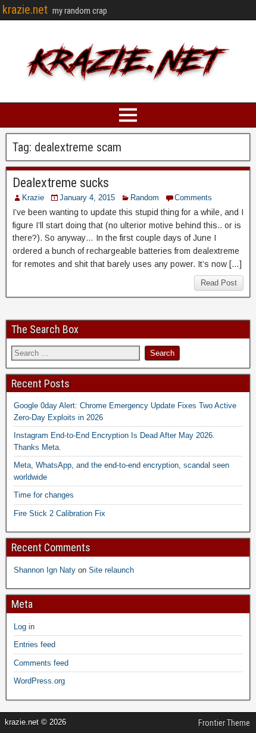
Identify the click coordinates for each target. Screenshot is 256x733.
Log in (24, 626)
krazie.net (25, 9)
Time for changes (44, 494)
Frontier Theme (224, 723)
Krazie (33, 197)
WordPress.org (39, 680)
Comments (193, 197)
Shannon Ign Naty (45, 570)
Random (144, 197)
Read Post (219, 282)
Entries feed (34, 644)
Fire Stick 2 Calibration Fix (59, 513)
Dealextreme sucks (61, 182)
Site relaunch (111, 570)
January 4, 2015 (87, 197)
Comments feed (41, 663)
